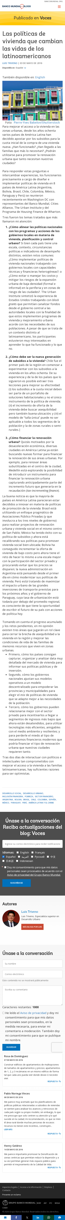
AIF (45, 1203)
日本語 (10, 861)
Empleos (48, 1187)
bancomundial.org (53, 1)
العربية (25, 856)
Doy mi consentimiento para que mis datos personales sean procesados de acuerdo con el (34, 871)
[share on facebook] (16, 1217)
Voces (45, 18)
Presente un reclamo (11, 1194)
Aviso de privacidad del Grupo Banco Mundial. (34, 875)
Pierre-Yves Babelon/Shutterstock (37, 122)
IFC (50, 1203)
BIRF (39, 1203)
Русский (39, 856)
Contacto (6, 1190)
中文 (53, 856)
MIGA (57, 1203)
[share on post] (27, 1217)
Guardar (11, 1047)
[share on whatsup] (48, 1217)
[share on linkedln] (37, 1217)
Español (20, 68)
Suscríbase (16, 883)
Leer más (8, 1129)
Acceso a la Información (31, 1187)
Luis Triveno (9, 63)
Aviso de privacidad (33, 1013)
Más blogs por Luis (32, 927)
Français (40, 852)
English (40, 77)
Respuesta (53, 1081)
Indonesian (26, 861)
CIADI (5, 1207)
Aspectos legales (10, 1187)
